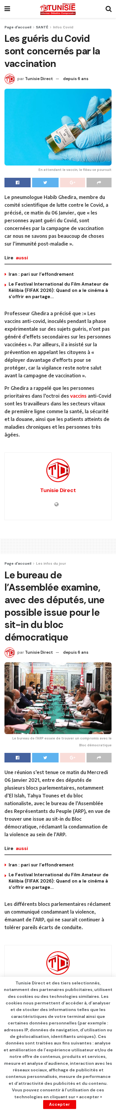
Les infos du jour (51, 563)
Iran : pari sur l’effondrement (41, 274)
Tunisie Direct (39, 78)
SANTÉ (42, 27)
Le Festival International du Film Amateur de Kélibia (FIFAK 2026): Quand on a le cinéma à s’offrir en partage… (59, 290)
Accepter (59, 1104)
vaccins (78, 396)
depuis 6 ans (75, 78)
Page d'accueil (17, 27)
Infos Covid (63, 27)
